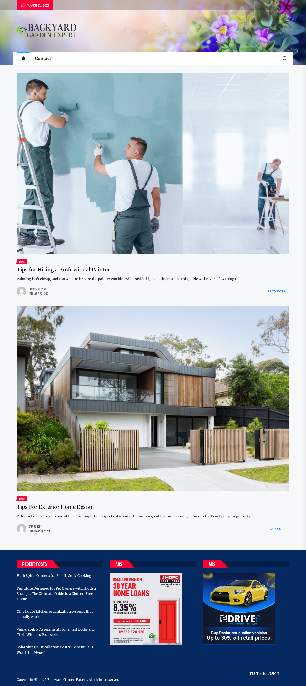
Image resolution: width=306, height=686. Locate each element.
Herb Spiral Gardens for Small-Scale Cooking (54, 576)
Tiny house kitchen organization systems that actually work (55, 614)
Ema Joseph (35, 526)
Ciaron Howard (38, 289)
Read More (276, 291)
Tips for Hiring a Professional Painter (63, 269)
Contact (43, 58)
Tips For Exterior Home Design (55, 507)
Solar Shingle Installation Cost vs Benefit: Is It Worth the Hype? (55, 649)
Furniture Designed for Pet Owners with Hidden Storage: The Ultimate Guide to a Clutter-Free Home (56, 593)
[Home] (23, 59)
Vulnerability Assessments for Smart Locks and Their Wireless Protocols (56, 632)
